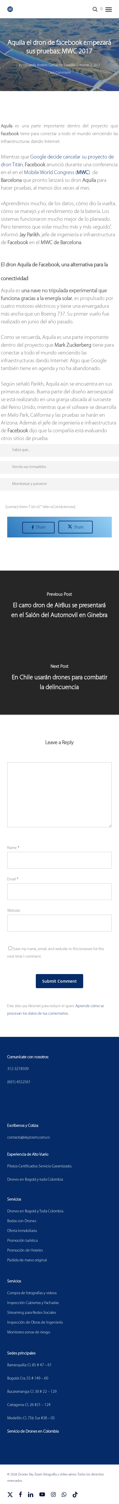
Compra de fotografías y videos (32, 1293)
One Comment (59, 73)
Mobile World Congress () (57, 173)
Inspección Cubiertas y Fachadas (33, 1303)
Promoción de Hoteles (25, 1250)
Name (13, 848)
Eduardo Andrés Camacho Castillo (49, 65)
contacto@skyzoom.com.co (28, 1137)
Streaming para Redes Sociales (31, 1313)
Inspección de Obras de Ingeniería (35, 1322)
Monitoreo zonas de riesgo (28, 1332)
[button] (108, 9)
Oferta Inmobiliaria (22, 1231)
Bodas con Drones (21, 1221)
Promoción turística (22, 1241)
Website (13, 911)
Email (12, 879)
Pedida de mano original (27, 1260)
